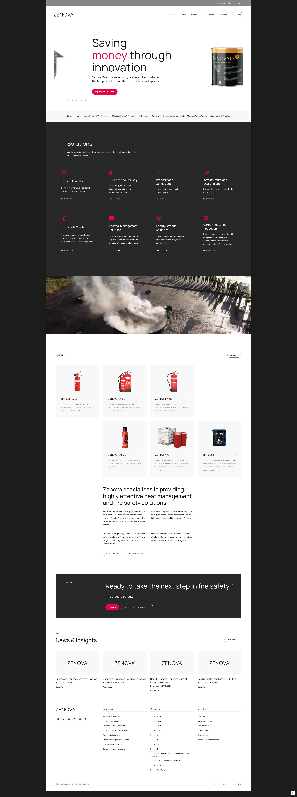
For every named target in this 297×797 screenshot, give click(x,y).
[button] (68, 100)
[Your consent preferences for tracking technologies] (293, 793)
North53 (238, 784)
